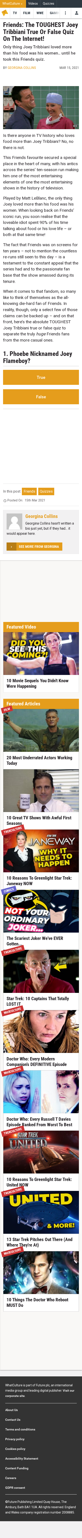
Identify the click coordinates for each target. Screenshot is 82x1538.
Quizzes (48, 4)
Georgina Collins (22, 68)
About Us (11, 1410)
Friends (29, 491)
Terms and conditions (20, 1429)
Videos (33, 4)
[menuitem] (13, 4)
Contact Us (12, 1419)
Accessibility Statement (21, 1458)
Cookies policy (15, 1449)
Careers (10, 1478)
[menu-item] (15, 13)
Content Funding (16, 1468)
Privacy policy (14, 1439)
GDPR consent (15, 1487)
